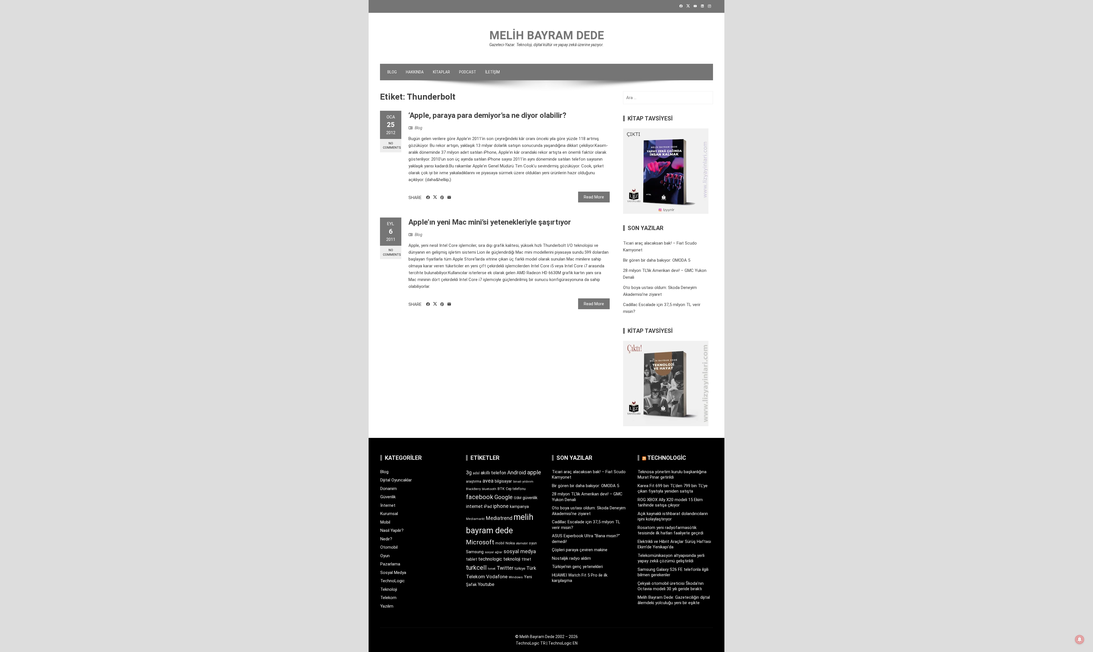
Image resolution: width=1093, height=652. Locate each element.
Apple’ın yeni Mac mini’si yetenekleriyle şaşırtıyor (489, 222)
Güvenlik (388, 496)
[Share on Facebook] (428, 197)
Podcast (467, 72)
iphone (501, 506)
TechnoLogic (392, 580)
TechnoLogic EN (563, 643)
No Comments (392, 145)
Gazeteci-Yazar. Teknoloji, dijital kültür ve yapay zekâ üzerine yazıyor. (546, 44)
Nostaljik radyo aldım (571, 558)
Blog (392, 72)
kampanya (519, 506)
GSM (517, 498)
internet (474, 506)
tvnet (492, 569)
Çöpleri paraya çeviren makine (579, 549)
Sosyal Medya (393, 572)
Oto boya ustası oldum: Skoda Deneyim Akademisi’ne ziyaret (589, 510)
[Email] (449, 197)
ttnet (526, 559)
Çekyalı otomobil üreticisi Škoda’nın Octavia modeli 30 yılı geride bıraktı (671, 586)
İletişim (492, 72)
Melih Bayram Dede (546, 35)
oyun (533, 543)
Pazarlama (390, 564)
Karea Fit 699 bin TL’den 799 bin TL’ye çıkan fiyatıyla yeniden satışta (673, 488)
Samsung (475, 552)
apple (534, 472)
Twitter (505, 568)
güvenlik (530, 497)
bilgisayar (503, 481)
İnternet (387, 505)
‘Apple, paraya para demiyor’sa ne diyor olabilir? (487, 115)
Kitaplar (441, 72)
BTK (501, 489)
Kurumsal (389, 513)
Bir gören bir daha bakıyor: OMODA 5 (656, 260)
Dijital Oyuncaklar (396, 480)
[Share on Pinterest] (442, 197)
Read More (594, 197)
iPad (488, 506)
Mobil (385, 522)
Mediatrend (499, 518)
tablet (471, 559)
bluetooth (489, 489)
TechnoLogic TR (531, 643)
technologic (490, 559)
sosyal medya (520, 551)
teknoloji (511, 559)
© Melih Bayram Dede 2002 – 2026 (546, 636)
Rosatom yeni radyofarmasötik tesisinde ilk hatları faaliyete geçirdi (670, 530)
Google (503, 497)
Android (516, 472)
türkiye (520, 568)
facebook (479, 497)
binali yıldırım (523, 481)
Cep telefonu (516, 489)
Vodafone (497, 576)
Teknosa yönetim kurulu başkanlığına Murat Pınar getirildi (672, 474)
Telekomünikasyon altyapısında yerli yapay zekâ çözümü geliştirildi (671, 558)
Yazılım (386, 606)
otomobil (522, 543)
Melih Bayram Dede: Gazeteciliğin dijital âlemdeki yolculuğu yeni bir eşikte (674, 600)
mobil (499, 543)
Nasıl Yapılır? (392, 530)
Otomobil (389, 547)
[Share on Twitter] (435, 197)
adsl (476, 473)
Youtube (486, 584)
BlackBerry (473, 489)
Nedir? (386, 539)
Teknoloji (388, 589)
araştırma (473, 481)
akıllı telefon (493, 472)
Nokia (510, 543)
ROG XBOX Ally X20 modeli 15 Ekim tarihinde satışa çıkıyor (670, 502)
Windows (516, 577)
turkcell (476, 567)
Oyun (385, 555)
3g (469, 472)
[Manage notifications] (1079, 639)
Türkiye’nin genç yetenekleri (577, 566)
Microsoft (480, 542)
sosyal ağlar (493, 552)
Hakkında (415, 72)
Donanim (388, 488)
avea (488, 481)
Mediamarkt (475, 519)
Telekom (388, 597)
